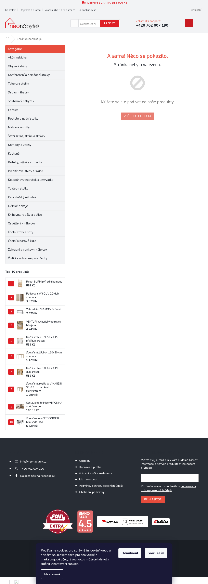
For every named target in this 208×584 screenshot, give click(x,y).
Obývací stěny (17, 66)
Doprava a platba (30, 10)
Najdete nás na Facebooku (37, 476)
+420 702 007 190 (32, 469)
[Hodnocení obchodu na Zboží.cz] (161, 521)
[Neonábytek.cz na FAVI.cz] (57, 521)
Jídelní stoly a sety (20, 232)
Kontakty (10, 10)
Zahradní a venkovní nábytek (27, 250)
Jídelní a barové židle (22, 241)
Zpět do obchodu (137, 116)
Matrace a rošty (19, 127)
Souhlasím (156, 553)
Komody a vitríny (19, 145)
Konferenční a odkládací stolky (29, 75)
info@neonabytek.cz (33, 462)
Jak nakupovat (87, 10)
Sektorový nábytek (21, 101)
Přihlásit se (152, 499)
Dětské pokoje (18, 206)
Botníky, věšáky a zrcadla (25, 162)
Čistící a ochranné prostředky (28, 258)
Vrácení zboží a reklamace (60, 10)
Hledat (109, 23)
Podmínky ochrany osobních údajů (101, 486)
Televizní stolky (18, 84)
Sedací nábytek (18, 92)
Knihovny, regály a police (25, 215)
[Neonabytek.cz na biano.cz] (85, 521)
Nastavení (52, 574)
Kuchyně (14, 154)
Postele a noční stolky (23, 119)
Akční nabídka (17, 57)
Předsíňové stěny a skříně (25, 171)
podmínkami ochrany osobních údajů (168, 488)
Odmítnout (129, 553)
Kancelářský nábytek (22, 197)
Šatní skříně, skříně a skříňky (26, 136)
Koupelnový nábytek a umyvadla (30, 180)
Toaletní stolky (18, 188)
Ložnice (13, 110)
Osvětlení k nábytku (21, 223)
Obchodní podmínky (91, 492)
